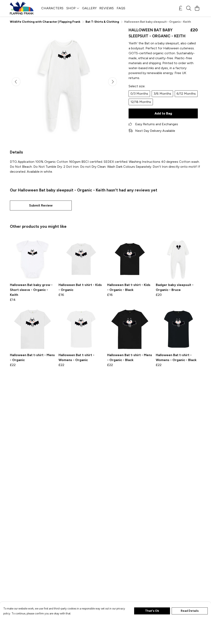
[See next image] (112, 82)
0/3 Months (139, 94)
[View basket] (197, 8)
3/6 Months (162, 94)
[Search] (189, 8)
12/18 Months (140, 102)
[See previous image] (16, 82)
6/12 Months (186, 94)
